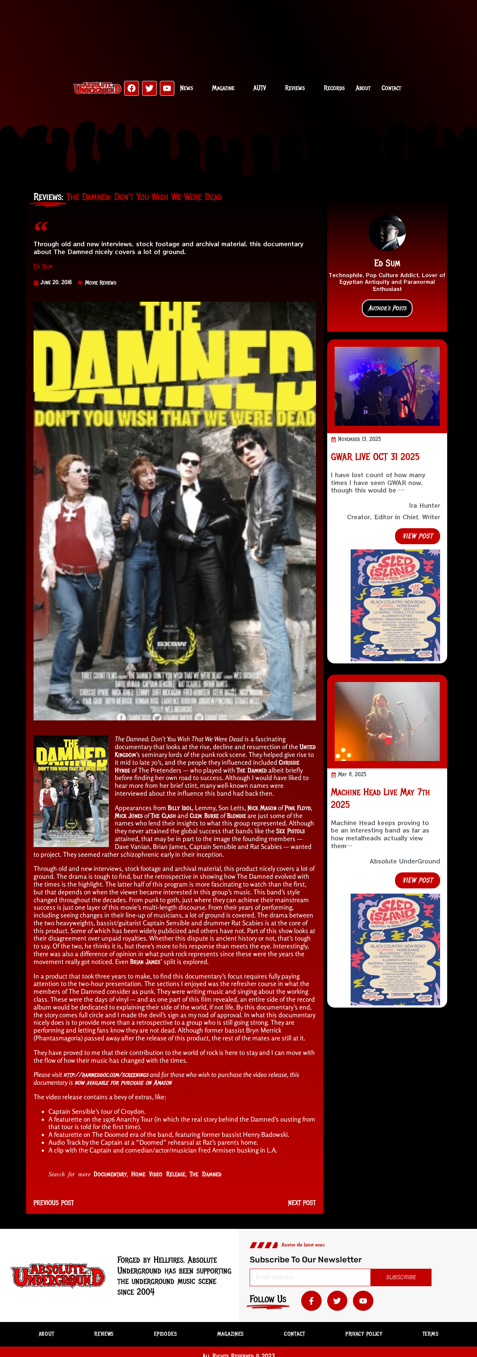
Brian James (145, 962)
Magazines (230, 1334)
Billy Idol (180, 808)
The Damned (252, 770)
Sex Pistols (290, 831)
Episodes (165, 1334)
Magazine (223, 88)
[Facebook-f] (311, 1301)
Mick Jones (129, 816)
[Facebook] (131, 88)
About (363, 88)
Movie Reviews (100, 282)
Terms (431, 1334)
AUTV (259, 88)
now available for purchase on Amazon (123, 1082)
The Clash (163, 816)
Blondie (236, 816)
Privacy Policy (363, 1334)
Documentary (110, 1174)
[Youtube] (167, 88)
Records (334, 88)
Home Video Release (158, 1174)
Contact (391, 88)
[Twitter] (149, 88)
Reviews (295, 88)
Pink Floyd (298, 808)
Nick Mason (262, 808)
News (186, 88)
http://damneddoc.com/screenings (105, 1075)
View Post (417, 536)
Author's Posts (387, 308)
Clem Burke (204, 816)
